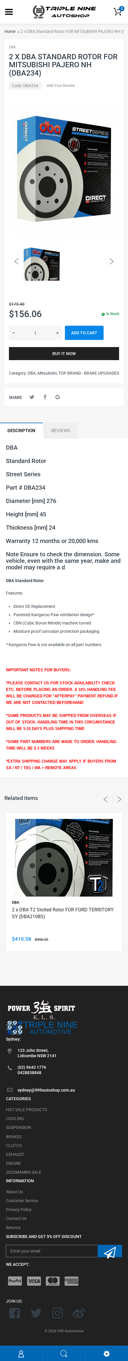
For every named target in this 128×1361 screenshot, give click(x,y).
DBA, (32, 373)
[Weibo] (79, 1313)
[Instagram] (57, 1313)
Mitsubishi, (47, 373)
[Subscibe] (110, 1251)
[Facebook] (45, 397)
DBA (12, 47)
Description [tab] (21, 430)
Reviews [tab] (60, 430)
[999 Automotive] (64, 11)
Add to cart (84, 332)
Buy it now (64, 353)
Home (9, 31)
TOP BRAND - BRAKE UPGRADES (88, 373)
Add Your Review (61, 85)
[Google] (57, 397)
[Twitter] (32, 397)
